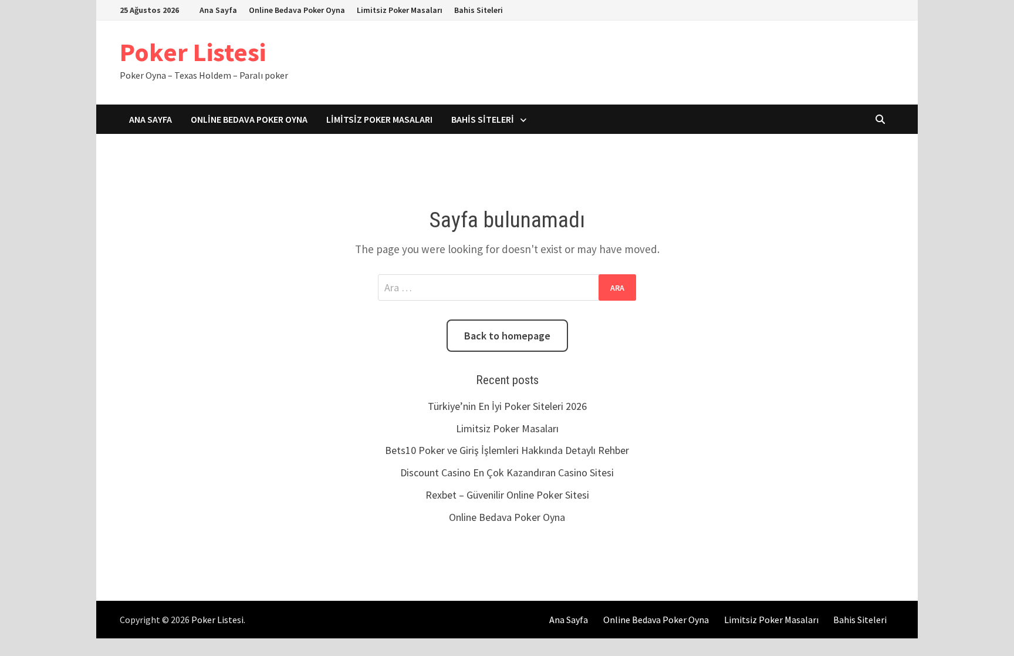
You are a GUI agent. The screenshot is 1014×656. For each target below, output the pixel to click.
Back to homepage (507, 335)
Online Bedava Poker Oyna (297, 10)
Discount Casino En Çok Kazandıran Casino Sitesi (507, 472)
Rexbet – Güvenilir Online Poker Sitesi (507, 495)
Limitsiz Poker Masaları (399, 10)
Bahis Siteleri (478, 10)
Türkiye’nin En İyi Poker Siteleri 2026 (507, 406)
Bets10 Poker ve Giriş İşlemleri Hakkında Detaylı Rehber (507, 450)
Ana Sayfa (218, 10)
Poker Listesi (193, 52)
